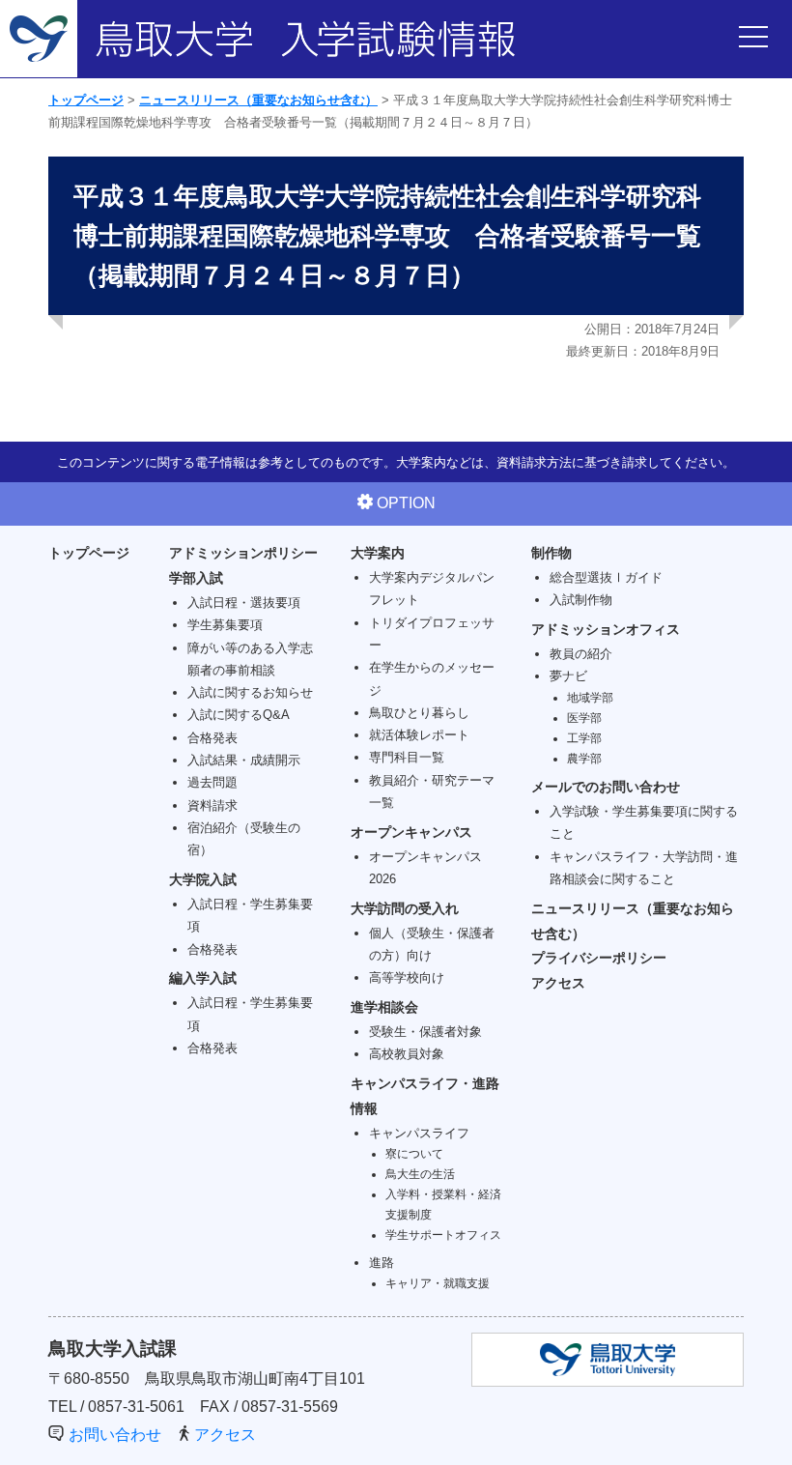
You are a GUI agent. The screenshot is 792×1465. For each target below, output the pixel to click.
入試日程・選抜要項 (243, 602)
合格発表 (212, 738)
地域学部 (590, 697)
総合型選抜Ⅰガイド (606, 577)
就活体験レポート (419, 735)
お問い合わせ (115, 1434)
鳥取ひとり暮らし (419, 712)
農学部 (584, 758)
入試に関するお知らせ (250, 692)
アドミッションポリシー (243, 552)
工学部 (584, 738)
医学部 (584, 717)
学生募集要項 (225, 625)
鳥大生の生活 (420, 1173)
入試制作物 (581, 599)
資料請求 (212, 805)
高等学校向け (406, 977)
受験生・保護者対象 (425, 1031)
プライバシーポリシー (598, 957)
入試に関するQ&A (238, 714)
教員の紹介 (581, 653)
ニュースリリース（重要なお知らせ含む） (258, 100)
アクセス (558, 983)
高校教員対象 (406, 1054)
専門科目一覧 (406, 757)
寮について (414, 1153)
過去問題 (212, 782)
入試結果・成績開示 (243, 760)
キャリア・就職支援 (437, 1283)
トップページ (86, 100)
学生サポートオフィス (443, 1234)
